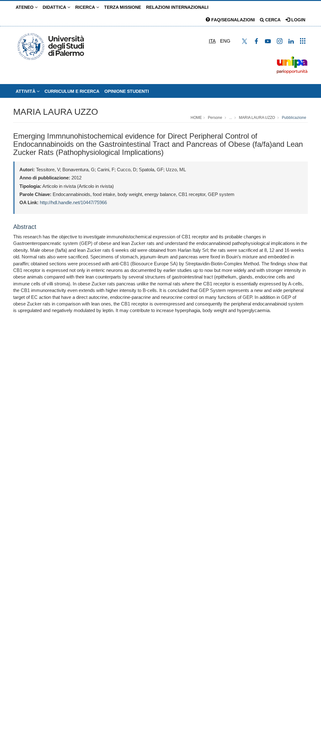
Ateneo (25, 7)
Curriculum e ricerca (72, 91)
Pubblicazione (294, 117)
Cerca (272, 19)
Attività (26, 91)
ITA (212, 41)
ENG (225, 41)
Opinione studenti (126, 91)
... (230, 117)
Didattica (55, 7)
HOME (196, 117)
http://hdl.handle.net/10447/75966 (73, 202)
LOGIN (297, 19)
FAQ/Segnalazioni (232, 19)
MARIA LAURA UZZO (55, 112)
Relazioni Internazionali (177, 7)
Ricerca (85, 7)
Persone (215, 117)
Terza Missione (122, 7)
